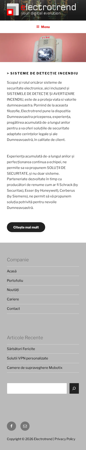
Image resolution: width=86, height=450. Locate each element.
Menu (45, 27)
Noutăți (13, 290)
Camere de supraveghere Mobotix (34, 368)
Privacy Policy (65, 439)
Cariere (13, 299)
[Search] (74, 388)
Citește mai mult (26, 227)
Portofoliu (15, 281)
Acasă (12, 271)
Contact (13, 309)
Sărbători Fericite (21, 349)
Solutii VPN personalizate (27, 358)
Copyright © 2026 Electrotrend (29, 439)
